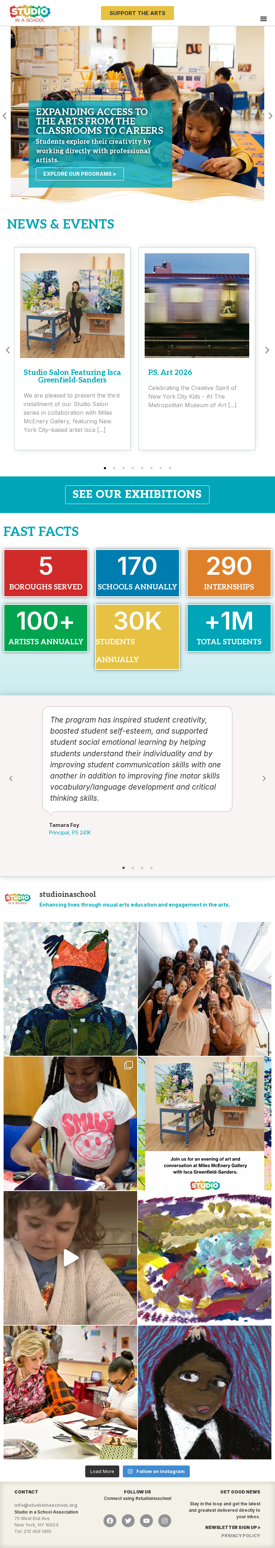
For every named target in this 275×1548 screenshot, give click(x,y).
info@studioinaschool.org (45, 1505)
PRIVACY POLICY (240, 1535)
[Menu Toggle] (263, 18)
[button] (4, 116)
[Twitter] (128, 1520)
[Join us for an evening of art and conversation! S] (204, 1123)
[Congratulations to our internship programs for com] (204, 989)
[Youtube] (146, 1520)
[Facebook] (109, 1520)
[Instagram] (164, 1520)
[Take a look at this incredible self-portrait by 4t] (204, 1392)
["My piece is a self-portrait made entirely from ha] (70, 989)
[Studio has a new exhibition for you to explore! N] (204, 1258)
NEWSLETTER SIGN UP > (232, 1527)
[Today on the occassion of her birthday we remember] (70, 1392)
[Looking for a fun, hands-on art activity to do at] (70, 1258)
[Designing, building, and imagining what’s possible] (70, 1123)
